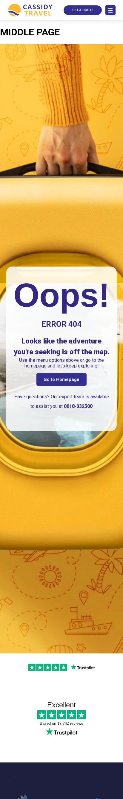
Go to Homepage (61, 379)
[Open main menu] (110, 10)
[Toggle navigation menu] (110, 10)
